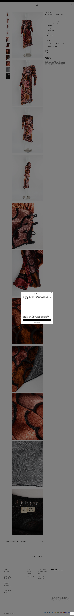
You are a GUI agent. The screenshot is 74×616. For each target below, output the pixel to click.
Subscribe (37, 320)
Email (24, 300)
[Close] (51, 292)
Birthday (24, 310)
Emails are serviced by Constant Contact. (42, 317)
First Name (25, 305)
